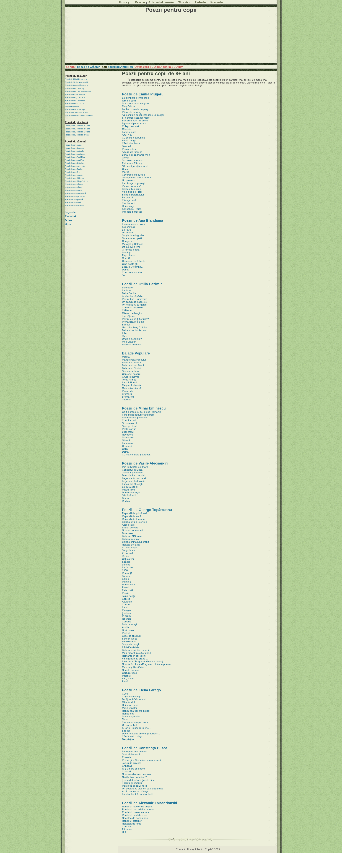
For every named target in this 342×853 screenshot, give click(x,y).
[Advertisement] (171, 38)
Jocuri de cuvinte (131, 762)
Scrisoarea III (129, 423)
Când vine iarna (131, 143)
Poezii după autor (76, 75)
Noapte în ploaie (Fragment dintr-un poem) (146, 664)
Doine (68, 220)
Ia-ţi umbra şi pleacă (133, 768)
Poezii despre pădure (74, 184)
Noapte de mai (130, 670)
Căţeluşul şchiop (131, 696)
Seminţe (126, 252)
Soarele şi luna (130, 371)
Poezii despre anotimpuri (75, 154)
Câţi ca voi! (128, 558)
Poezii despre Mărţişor (74, 178)
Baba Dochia (129, 293)
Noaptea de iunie (131, 823)
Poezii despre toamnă (74, 148)
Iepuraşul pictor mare (134, 123)
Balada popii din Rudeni (135, 650)
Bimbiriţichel (129, 641)
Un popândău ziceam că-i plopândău (143, 788)
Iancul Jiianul (129, 382)
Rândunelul (128, 584)
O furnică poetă (130, 249)
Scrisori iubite (129, 638)
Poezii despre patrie (73, 190)
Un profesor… (130, 180)
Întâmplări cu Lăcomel (134, 751)
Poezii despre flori (72, 172)
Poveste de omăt (131, 344)
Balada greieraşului (133, 194)
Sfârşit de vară (130, 527)
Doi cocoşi (128, 206)
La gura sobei (130, 486)
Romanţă (127, 573)
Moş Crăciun (129, 106)
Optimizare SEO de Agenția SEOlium (158, 66)
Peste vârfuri (129, 428)
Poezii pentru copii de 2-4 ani (77, 126)
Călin (125, 448)
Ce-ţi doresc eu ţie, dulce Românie (141, 411)
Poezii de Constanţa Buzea (76, 112)
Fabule (200, 2)
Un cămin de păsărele (134, 301)
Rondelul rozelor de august (137, 806)
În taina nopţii (129, 547)
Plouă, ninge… (130, 140)
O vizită (126, 258)
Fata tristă (127, 590)
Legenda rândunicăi (133, 481)
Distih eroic (128, 630)
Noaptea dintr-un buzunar (136, 774)
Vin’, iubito (128, 678)
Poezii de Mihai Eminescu (76, 79)
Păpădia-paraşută (132, 211)
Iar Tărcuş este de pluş (135, 109)
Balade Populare (72, 106)
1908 (125, 570)
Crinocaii (127, 765)
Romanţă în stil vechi (134, 655)
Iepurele (126, 618)
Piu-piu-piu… (129, 197)
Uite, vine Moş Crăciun (134, 327)
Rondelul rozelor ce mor (135, 812)
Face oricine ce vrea (133, 224)
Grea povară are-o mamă (136, 177)
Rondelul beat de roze (134, 815)
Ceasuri (126, 771)
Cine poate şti (130, 263)
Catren (126, 604)
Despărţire (128, 739)
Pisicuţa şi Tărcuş (132, 163)
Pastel (125, 587)
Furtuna (126, 613)
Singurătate (128, 550)
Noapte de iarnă (131, 544)
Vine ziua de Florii (132, 191)
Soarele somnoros (132, 160)
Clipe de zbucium (131, 635)
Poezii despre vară (73, 202)
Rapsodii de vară (131, 516)
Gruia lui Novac (130, 376)
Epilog (125, 578)
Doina (125, 451)
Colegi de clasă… (132, 126)
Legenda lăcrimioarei (134, 478)
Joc (124, 275)
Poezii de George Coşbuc (76, 88)
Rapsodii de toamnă (133, 519)
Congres (127, 241)
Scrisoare (127, 287)
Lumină (126, 564)
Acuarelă (127, 601)
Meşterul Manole (131, 385)
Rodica (126, 501)
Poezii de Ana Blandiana (75, 100)
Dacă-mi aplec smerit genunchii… (141, 733)
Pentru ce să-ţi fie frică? (135, 318)
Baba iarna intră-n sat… (135, 330)
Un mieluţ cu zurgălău (134, 304)
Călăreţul (127, 310)
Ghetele (126, 129)
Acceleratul (128, 524)
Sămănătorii (129, 495)
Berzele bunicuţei (131, 188)
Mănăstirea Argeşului (134, 359)
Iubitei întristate (130, 647)
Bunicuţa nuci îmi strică (135, 120)
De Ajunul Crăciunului (134, 699)
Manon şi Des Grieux (134, 667)
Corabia (126, 826)
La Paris (126, 229)
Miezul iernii (128, 489)
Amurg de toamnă (132, 151)
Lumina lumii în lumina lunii (137, 794)
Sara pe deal (129, 426)
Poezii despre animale (74, 151)
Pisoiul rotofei (129, 149)
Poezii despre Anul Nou (75, 157)
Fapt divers (128, 255)
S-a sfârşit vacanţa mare (136, 117)
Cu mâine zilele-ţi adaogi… (137, 454)
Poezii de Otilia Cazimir (75, 103)
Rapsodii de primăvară (134, 513)
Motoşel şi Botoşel (132, 243)
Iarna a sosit (129, 100)
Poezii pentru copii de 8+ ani (77, 135)
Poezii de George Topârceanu (78, 91)
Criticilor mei (129, 420)
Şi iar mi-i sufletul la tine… (136, 727)
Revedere (127, 434)
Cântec (126, 598)
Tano (125, 719)
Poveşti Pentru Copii (199, 849)
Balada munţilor (131, 539)
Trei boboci (128, 203)
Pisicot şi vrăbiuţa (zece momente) (141, 760)
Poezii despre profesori (75, 196)
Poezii (140, 2)
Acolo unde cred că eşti (135, 791)
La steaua (127, 443)
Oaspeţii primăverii (132, 472)
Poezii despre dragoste (75, 166)
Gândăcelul (128, 702)
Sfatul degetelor (131, 716)
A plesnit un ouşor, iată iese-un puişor (143, 114)
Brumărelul (128, 396)
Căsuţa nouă (129, 200)
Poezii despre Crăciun (74, 163)
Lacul (125, 607)
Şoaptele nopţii (130, 644)
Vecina (125, 556)
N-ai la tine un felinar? (134, 777)
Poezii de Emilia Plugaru (75, 94)
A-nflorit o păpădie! (132, 296)
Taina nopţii (128, 595)
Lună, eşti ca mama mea (136, 154)
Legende (70, 212)
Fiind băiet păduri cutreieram (138, 414)
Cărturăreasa (129, 672)
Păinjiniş (126, 581)
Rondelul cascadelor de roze (138, 809)
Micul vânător (129, 707)
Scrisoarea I (129, 437)
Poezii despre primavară (75, 193)
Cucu (125, 693)
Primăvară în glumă (133, 321)
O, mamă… (128, 446)
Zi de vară (127, 553)
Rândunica (128, 713)
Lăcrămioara (129, 132)
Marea (125, 171)
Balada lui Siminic (132, 368)
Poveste (126, 757)
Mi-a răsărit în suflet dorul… (137, 652)
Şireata (126, 730)
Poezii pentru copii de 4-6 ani (77, 129)
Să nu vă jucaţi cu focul (135, 166)
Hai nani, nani (130, 705)
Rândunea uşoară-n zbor (136, 710)
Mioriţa (126, 356)
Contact (180, 849)
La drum (126, 290)
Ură (124, 832)
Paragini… (128, 610)
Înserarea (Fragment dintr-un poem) (142, 661)
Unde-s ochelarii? (132, 338)
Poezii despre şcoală (74, 199)
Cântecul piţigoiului (132, 307)
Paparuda (127, 391)
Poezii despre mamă (73, 175)
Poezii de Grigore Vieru (75, 97)
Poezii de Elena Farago (75, 109)
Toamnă (126, 146)
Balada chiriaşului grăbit (135, 541)
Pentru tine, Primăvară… (136, 299)
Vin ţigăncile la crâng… (135, 658)
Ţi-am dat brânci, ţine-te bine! (138, 780)
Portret (126, 633)
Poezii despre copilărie (74, 160)
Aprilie (125, 627)
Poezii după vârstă (76, 122)
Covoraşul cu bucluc (133, 174)
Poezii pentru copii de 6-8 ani (77, 132)
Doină (125, 269)
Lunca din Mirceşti (132, 483)
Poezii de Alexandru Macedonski (79, 115)
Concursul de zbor (132, 272)
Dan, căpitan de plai (133, 475)
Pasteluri (70, 216)
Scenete (216, 2)
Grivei (125, 157)
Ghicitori (184, 2)
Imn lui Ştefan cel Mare (135, 466)
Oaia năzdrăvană (131, 388)
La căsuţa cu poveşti (133, 183)
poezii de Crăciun (88, 66)
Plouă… (126, 681)
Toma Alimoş (129, 379)
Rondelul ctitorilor (132, 820)
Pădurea (127, 829)
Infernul (126, 675)
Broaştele (127, 533)
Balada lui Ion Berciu (133, 365)
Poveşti (125, 2)
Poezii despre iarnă (73, 145)
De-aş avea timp (131, 246)
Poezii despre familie (73, 169)
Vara (124, 336)
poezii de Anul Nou (120, 66)
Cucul (125, 169)
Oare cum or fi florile (133, 261)
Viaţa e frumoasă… (133, 186)
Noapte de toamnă (132, 530)
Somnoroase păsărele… (135, 417)
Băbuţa (126, 324)
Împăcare (127, 567)
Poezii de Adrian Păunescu (76, 85)
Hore (68, 224)
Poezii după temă (75, 141)
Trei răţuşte (128, 316)
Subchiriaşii (128, 226)
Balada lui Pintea (131, 362)
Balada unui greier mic (134, 521)
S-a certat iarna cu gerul (135, 103)
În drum (126, 615)
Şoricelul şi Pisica (131, 208)
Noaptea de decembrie (135, 818)
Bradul (125, 498)
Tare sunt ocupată (132, 238)
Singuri (126, 576)
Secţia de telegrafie (133, 235)
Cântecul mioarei (131, 373)
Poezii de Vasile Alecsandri (76, 82)
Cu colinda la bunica (133, 137)
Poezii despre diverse (74, 205)
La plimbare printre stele (135, 97)
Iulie (124, 333)
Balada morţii (129, 624)
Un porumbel (129, 725)
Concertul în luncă (132, 469)
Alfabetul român (161, 2)
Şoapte (126, 561)
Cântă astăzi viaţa (132, 736)
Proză (125, 593)
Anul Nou (127, 134)
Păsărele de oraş (131, 112)
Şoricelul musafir (131, 754)
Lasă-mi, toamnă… (133, 266)
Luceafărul (128, 431)
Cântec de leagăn (132, 313)
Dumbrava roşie (131, 492)
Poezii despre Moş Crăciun (76, 181)
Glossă (126, 440)
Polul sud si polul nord (134, 785)
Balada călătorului (132, 536)
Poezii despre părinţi (73, 187)
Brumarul (127, 393)
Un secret (127, 232)
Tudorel (126, 399)
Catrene (126, 621)
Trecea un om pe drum (135, 722)
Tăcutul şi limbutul (132, 782)
